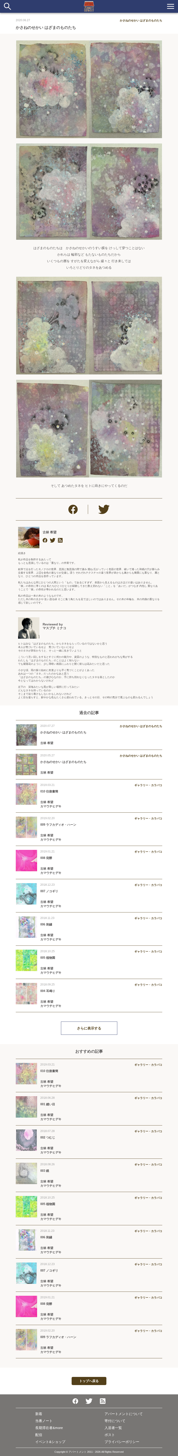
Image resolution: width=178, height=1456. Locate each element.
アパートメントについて (124, 1414)
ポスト (110, 1435)
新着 (38, 1414)
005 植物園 (47, 957)
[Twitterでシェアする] (104, 509)
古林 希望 (50, 532)
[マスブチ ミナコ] (28, 628)
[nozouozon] (45, 540)
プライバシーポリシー (122, 1442)
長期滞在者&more (49, 1428)
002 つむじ (47, 1137)
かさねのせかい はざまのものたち (63, 732)
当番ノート (44, 1421)
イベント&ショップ (50, 1442)
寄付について (115, 1421)
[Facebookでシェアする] (73, 509)
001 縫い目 (47, 1104)
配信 (38, 1435)
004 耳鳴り (47, 991)
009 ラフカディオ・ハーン (58, 824)
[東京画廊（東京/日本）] (60, 540)
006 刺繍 (46, 924)
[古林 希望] (28, 537)
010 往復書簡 (49, 791)
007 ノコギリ (49, 891)
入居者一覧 (113, 1428)
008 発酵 (46, 858)
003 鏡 (44, 1170)
